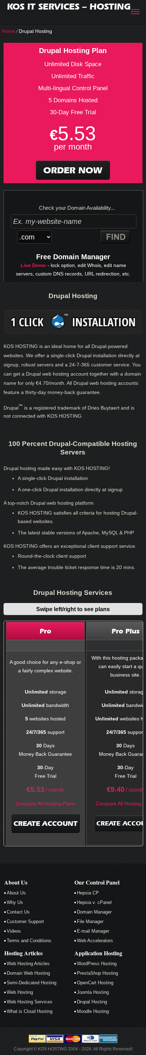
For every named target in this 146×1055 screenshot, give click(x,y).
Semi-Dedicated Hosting (31, 982)
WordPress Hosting (97, 963)
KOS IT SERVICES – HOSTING (68, 6)
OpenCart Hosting (95, 982)
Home (8, 31)
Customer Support (25, 921)
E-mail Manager (93, 931)
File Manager (90, 921)
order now (72, 170)
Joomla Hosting (93, 992)
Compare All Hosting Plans (45, 803)
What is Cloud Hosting (29, 1011)
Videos (14, 931)
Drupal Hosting (92, 1001)
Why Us (15, 902)
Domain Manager (94, 912)
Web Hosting (20, 992)
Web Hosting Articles (28, 963)
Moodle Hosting (93, 1011)
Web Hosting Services (29, 1001)
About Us (16, 892)
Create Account (45, 823)
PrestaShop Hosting (97, 973)
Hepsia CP (88, 892)
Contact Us (18, 912)
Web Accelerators (95, 940)
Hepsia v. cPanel (94, 902)
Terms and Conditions (29, 940)
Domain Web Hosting (28, 973)
